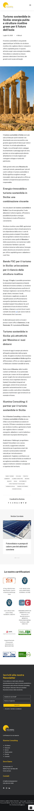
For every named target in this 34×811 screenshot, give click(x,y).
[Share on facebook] (8, 503)
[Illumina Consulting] (8, 5)
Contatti (7, 756)
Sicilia (15, 481)
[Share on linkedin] (17, 503)
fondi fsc (25, 476)
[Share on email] (26, 503)
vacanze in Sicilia (16, 488)
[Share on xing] (23, 503)
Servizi (7, 750)
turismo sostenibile (22, 486)
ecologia (18, 476)
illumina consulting (17, 478)
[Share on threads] (13, 503)
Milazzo (9, 481)
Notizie (7, 754)
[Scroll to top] (31, 807)
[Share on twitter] (11, 503)
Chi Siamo (7, 745)
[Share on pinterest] (15, 503)
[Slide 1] (15, 557)
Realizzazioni (8, 752)
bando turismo (10, 476)
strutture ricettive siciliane (17, 483)
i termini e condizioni (15, 709)
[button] (30, 5)
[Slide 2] (17, 557)
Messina (27, 478)
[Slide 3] (19, 557)
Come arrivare (7, 771)
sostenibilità (22, 481)
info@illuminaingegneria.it (10, 781)
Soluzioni (7, 747)
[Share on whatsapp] (19, 503)
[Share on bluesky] (21, 503)
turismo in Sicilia (10, 486)
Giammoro (7, 478)
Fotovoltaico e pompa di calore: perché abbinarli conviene (17, 546)
